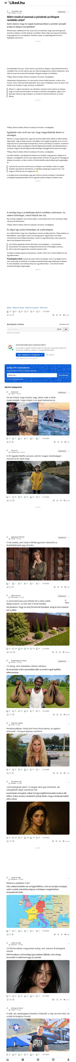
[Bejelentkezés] (68, 1059)
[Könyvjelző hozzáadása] (57, 315)
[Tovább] (68, 12)
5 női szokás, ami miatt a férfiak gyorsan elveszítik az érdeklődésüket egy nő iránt (31, 544)
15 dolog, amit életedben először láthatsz (26, 666)
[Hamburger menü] (6, 3)
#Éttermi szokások (32, 308)
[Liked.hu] (16, 3)
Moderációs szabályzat (13, 333)
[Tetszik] (8, 315)
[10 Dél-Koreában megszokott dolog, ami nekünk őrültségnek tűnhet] (38, 976)
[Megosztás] (60, 315)
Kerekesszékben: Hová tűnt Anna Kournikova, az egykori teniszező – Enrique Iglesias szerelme (33, 730)
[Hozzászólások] (54, 442)
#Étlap (9, 308)
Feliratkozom (62, 392)
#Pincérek (43, 308)
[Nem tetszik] (13, 315)
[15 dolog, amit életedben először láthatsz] (38, 691)
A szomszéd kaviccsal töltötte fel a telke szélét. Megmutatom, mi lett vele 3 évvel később (28, 602)
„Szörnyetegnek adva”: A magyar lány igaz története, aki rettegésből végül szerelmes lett (33, 788)
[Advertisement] (38, 54)
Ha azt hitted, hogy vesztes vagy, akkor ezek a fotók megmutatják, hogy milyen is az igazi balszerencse (31, 399)
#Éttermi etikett (18, 308)
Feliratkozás (63, 375)
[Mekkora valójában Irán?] (38, 911)
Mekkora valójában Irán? (18, 883)
